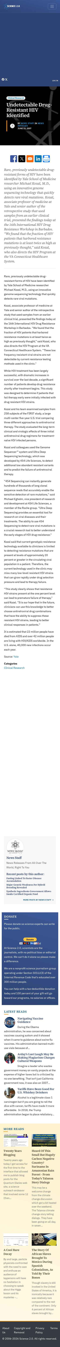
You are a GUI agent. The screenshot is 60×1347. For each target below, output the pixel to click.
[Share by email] (30, 158)
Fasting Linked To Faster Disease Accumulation (23, 879)
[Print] (46, 158)
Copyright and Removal (22, 1330)
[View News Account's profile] (12, 126)
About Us (5, 1330)
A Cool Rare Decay (11, 1252)
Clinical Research (16, 98)
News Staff (27, 123)
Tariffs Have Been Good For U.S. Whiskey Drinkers (35, 1090)
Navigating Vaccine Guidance (30, 1020)
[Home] (12, 6)
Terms (54, 1328)
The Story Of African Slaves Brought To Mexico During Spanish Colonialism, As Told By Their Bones (42, 1264)
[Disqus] (30, 710)
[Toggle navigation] (52, 6)
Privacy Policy (40, 1330)
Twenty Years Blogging (12, 1153)
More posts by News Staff (37, 900)
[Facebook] (3, 79)
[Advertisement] (30, 46)
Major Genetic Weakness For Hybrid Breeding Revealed (25, 886)
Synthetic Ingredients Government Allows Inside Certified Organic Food (28, 892)
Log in (55, 81)
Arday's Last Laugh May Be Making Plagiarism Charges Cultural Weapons (36, 1057)
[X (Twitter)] (6, 79)
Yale (16, 656)
